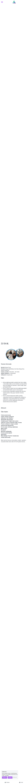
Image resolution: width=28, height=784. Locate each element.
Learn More (7, 775)
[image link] (14, 2)
